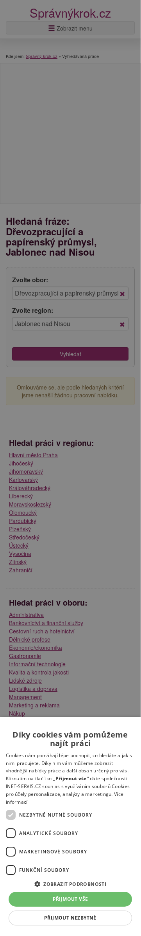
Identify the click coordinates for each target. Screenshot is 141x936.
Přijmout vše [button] (70, 899)
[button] (70, 883)
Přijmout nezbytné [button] (70, 917)
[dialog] (70, 825)
